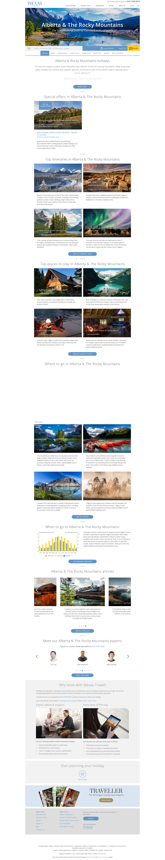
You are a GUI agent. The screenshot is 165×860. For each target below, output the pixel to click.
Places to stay (74, 53)
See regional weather (82, 561)
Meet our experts (117, 53)
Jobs (37, 827)
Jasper (77, 72)
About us (39, 824)
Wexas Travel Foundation (69, 820)
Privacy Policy (91, 857)
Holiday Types (41, 817)
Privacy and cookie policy (64, 846)
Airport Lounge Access (68, 817)
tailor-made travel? (90, 701)
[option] (35, 597)
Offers (53, 53)
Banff (87, 72)
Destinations (41, 814)
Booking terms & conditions (86, 846)
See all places (82, 517)
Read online (106, 800)
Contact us (40, 830)
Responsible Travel (67, 827)
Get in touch (82, 779)
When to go (97, 53)
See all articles (82, 631)
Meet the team (82, 675)
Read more (82, 87)
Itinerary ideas (62, 53)
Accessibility (103, 846)
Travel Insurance (66, 814)
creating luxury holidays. (69, 701)
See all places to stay (82, 354)
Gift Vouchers (65, 824)
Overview (45, 53)
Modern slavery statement (82, 848)
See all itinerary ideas (82, 254)
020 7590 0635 (98, 646)
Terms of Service (103, 857)
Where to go (86, 53)
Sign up (91, 818)
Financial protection (117, 846)
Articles (106, 53)
